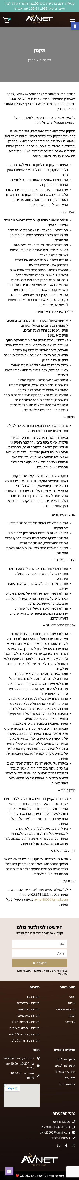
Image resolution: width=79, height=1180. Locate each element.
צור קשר (70, 1022)
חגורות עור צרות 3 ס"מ (25, 1040)
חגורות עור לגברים (28, 1003)
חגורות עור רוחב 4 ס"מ (25, 1022)
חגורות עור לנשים (29, 1009)
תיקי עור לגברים (65, 1072)
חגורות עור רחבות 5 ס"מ (24, 1028)
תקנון (72, 1015)
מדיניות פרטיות (65, 1009)
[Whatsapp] (59, 1145)
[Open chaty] (9, 1171)
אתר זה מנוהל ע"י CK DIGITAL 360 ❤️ (39, 1176)
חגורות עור (33, 997)
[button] (75, 26)
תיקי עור (70, 1078)
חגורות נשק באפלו (28, 1015)
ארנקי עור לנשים (65, 1065)
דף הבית (45, 60)
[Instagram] (73, 1145)
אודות (71, 1003)
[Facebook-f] (66, 1145)
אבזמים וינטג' (67, 1084)
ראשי (72, 997)
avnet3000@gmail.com (51, 899)
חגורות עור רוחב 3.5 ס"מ (24, 1034)
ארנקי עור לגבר (66, 1059)
